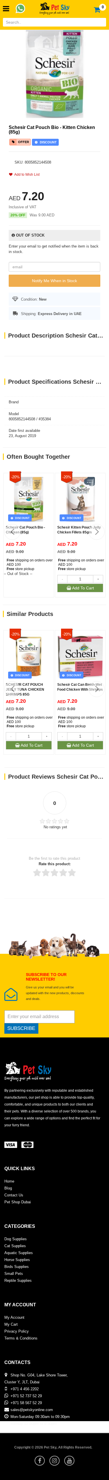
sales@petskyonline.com (31, 1410)
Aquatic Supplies (18, 1253)
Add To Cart (82, 588)
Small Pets (13, 1273)
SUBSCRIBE (21, 1028)
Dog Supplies (15, 1239)
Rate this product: (55, 864)
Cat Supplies (15, 1246)
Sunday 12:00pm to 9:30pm (33, 1423)
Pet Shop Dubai (17, 1202)
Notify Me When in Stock (54, 280)
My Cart (11, 1324)
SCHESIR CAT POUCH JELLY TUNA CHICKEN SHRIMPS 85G (25, 689)
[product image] (54, 74)
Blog (8, 1188)
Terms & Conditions (20, 1338)
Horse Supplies (17, 1260)
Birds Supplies (16, 1266)
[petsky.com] (54, 6)
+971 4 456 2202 (24, 1389)
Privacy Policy (16, 1331)
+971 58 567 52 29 (26, 1403)
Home (9, 1181)
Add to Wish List (26, 175)
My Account (14, 1317)
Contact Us (13, 1195)
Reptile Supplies (18, 1280)
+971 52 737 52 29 (26, 1396)
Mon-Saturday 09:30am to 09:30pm (40, 1417)
